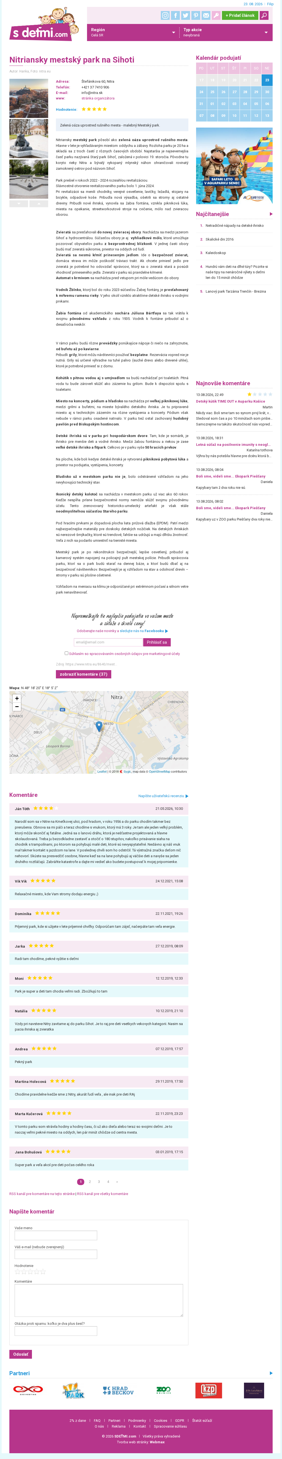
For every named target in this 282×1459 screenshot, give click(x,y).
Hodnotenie (24, 1266)
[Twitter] (185, 15)
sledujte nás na (142, 631)
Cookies (160, 1420)
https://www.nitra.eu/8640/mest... (91, 664)
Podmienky (137, 1420)
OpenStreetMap (159, 771)
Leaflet (102, 771)
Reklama (119, 1426)
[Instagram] (165, 15)
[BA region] (234, 166)
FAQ (97, 1420)
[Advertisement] (234, 338)
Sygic (127, 771)
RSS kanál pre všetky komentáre (102, 1194)
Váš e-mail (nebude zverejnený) (39, 1247)
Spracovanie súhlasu (170, 1426)
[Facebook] (175, 15)
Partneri (114, 1420)
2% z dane (78, 1420)
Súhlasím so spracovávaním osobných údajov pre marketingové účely (124, 654)
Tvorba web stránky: (141, 1442)
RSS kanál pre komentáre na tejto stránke (42, 1194)
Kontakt (140, 1426)
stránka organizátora (98, 98)
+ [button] (17, 698)
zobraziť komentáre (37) (83, 674)
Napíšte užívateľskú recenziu (161, 796)
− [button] (17, 706)
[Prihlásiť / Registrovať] (216, 15)
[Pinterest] (195, 15)
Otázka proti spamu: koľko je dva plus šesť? (50, 1324)
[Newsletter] (206, 15)
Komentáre (23, 1281)
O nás (99, 1426)
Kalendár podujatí (218, 58)
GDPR (179, 1420)
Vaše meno (23, 1228)
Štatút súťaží (202, 1420)
